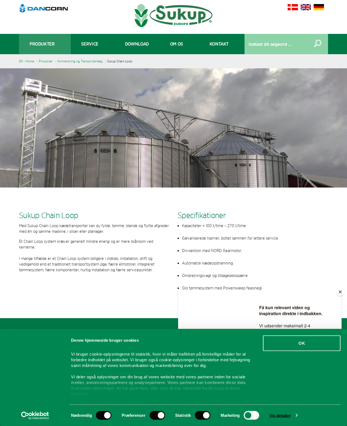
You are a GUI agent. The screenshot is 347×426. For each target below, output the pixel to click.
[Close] (340, 292)
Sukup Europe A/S (174, 15)
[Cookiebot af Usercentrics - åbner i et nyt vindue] (35, 415)
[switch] (157, 415)
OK (301, 343)
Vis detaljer (280, 415)
